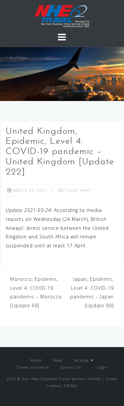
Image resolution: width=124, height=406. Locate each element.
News (57, 360)
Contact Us (70, 367)
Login (101, 367)
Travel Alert (77, 190)
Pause (93, 82)
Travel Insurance (33, 367)
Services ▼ (84, 360)
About (36, 360)
